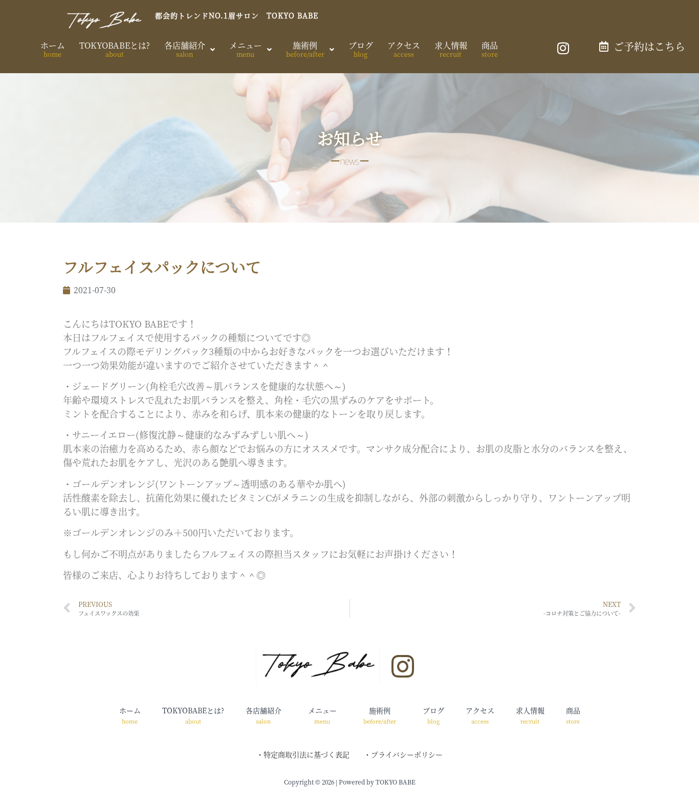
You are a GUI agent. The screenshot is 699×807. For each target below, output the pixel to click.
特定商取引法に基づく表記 (307, 754)
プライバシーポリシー (407, 754)
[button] (189, 49)
